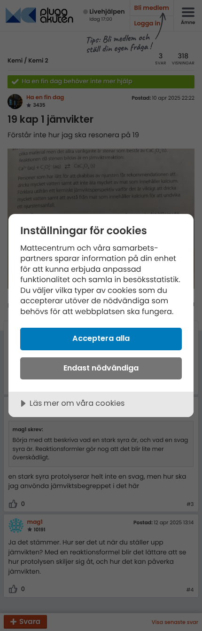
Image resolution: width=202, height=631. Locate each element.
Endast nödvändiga (101, 368)
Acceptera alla (101, 338)
